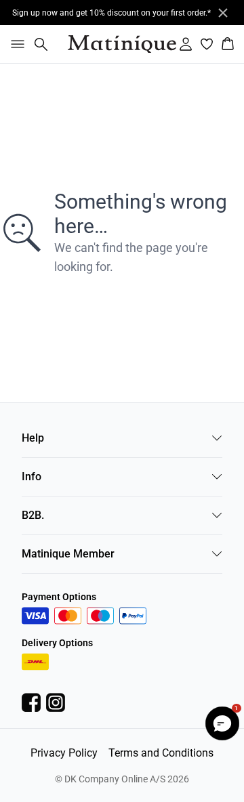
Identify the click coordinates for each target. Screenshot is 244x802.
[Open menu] (15, 44)
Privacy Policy (64, 752)
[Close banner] (223, 13)
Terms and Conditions (161, 752)
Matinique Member (68, 553)
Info (31, 476)
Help (33, 437)
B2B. (33, 515)
